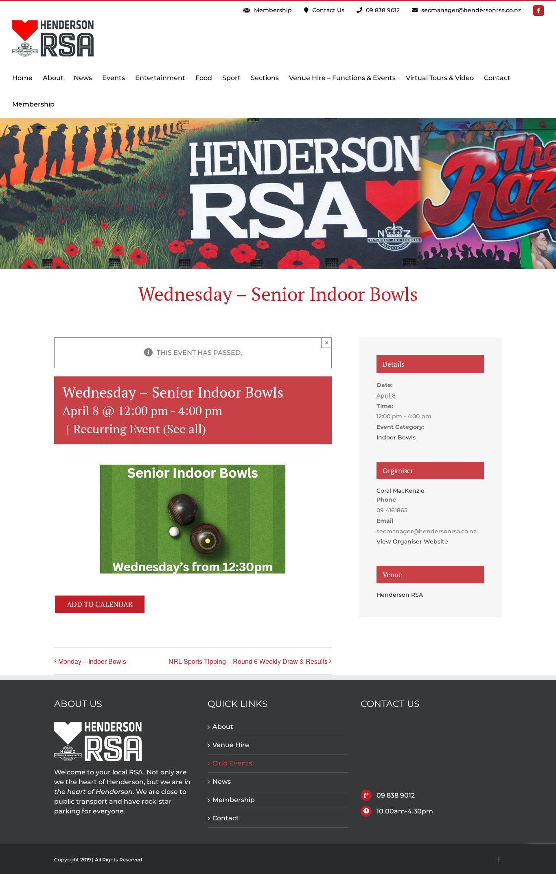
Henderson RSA (400, 594)
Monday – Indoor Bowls (92, 661)
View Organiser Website (412, 541)
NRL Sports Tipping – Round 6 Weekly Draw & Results (248, 661)
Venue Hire (230, 745)
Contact (225, 818)
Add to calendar (100, 604)
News (221, 781)
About (222, 727)
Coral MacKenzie (401, 490)
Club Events (232, 763)
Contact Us (327, 10)
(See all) (184, 429)
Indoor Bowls (396, 437)
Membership (272, 10)
